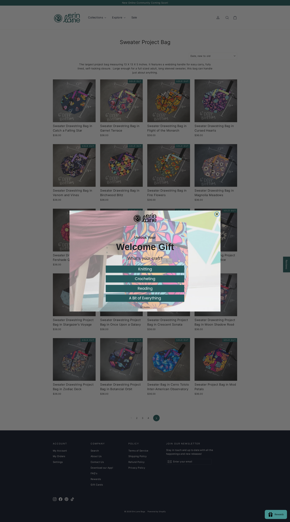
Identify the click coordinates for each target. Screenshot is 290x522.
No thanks (145, 307)
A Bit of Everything (145, 298)
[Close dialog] (216, 214)
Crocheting (145, 278)
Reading (145, 288)
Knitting (145, 269)
